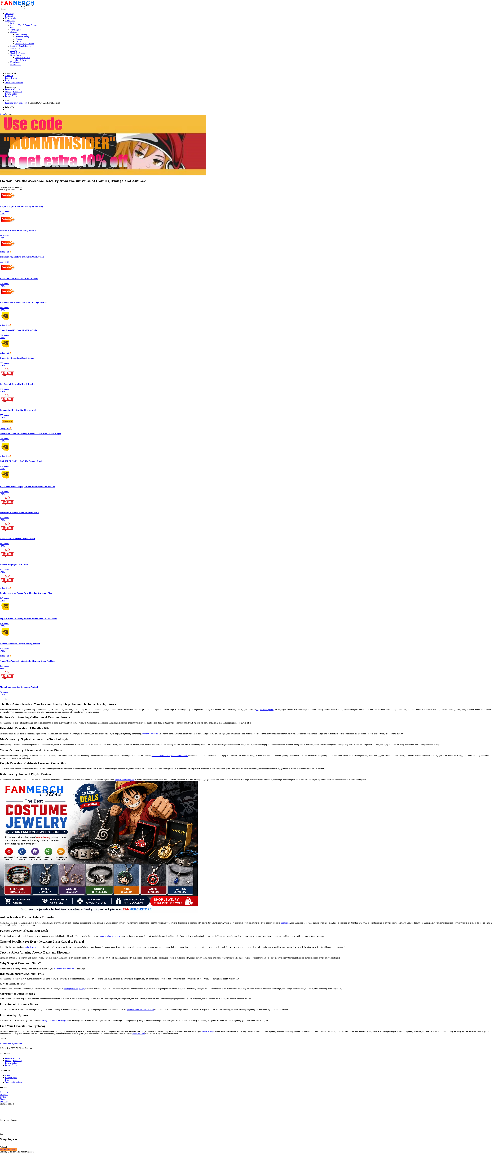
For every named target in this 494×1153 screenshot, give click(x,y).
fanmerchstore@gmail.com (16, 103)
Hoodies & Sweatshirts (24, 44)
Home (2, 114)
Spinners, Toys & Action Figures (23, 25)
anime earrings (208, 1031)
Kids (12, 23)
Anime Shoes (15, 48)
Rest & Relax (20, 60)
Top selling (9, 13)
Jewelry (13, 51)
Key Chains (15, 62)
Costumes (19, 39)
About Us (9, 75)
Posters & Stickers (22, 57)
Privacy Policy (11, 96)
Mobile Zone (15, 64)
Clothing (13, 32)
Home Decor (15, 55)
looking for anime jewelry (74, 989)
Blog (7, 80)
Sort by (3, 190)
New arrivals (10, 18)
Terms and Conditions (14, 82)
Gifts (12, 27)
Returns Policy (11, 94)
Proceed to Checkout (8, 1149)
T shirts (18, 41)
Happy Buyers (11, 78)
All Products (10, 20)
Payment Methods (12, 89)
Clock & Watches (17, 53)
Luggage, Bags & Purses (20, 46)
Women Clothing (22, 37)
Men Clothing (21, 34)
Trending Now (16, 30)
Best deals (9, 16)
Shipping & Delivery (13, 91)
